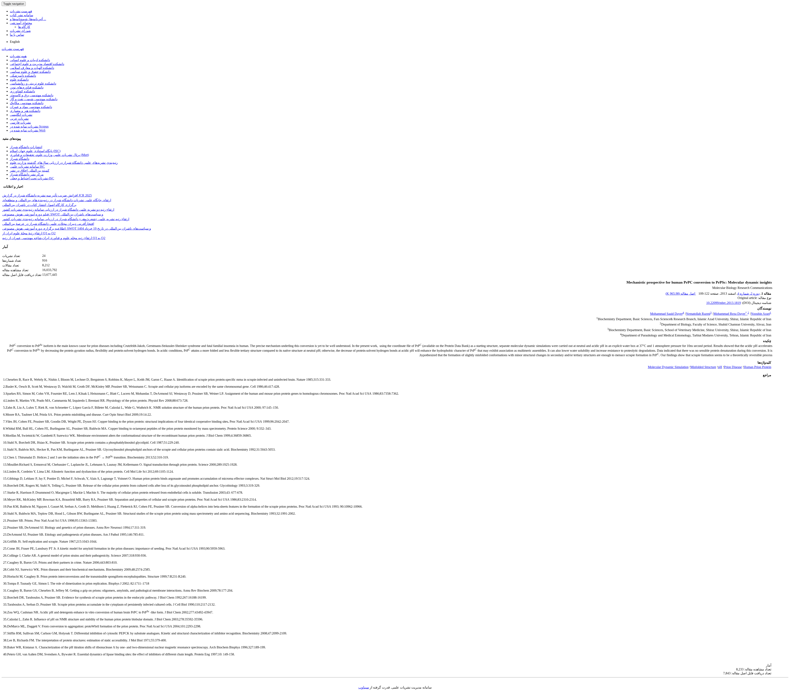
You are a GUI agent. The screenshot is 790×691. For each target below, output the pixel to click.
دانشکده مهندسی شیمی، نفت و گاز (33, 99)
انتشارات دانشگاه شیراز (26, 147)
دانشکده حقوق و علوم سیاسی (30, 71)
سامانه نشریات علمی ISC (27, 166)
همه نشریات (18, 56)
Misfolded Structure (703, 367)
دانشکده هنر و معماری (25, 111)
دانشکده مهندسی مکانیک (26, 103)
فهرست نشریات (21, 11)
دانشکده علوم (19, 79)
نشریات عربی (19, 118)
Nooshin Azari (760, 313)
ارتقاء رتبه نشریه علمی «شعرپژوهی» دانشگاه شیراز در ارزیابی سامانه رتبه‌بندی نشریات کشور (65, 219)
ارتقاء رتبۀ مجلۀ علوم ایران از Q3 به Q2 (29, 233)
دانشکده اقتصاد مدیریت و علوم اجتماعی (37, 64)
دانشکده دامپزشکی (23, 75)
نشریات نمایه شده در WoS (27, 130)
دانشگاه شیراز (19, 159)
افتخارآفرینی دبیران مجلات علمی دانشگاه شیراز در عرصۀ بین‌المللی (48, 224)
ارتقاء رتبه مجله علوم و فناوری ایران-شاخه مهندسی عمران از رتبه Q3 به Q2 (53, 238)
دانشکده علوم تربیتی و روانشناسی (33, 83)
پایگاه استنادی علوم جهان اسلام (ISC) (35, 151)
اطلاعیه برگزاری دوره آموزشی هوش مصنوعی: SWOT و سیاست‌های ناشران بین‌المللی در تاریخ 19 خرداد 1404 (76, 228)
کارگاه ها (24, 27)
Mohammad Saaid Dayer (666, 313)
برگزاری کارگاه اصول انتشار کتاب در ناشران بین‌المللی (39, 205)
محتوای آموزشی (21, 23)
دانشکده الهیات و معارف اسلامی (32, 68)
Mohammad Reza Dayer (730, 313)
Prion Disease (733, 367)
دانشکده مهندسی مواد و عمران (31, 107)
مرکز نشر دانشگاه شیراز (27, 174)
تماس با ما (17, 34)
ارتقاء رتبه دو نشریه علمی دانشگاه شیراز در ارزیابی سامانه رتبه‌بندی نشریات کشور (58, 209)
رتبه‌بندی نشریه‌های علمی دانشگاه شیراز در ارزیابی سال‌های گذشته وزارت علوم (64, 162)
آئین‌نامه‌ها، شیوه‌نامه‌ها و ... (28, 19)
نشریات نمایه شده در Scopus (29, 126)
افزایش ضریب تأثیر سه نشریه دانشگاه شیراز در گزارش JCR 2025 (47, 195)
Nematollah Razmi (698, 313)
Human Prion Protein (757, 367)
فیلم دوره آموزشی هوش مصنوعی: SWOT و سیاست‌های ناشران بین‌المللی (52, 214)
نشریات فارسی (20, 122)
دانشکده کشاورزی (22, 91)
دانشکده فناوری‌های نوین (26, 87)
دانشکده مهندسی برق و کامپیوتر (31, 95)
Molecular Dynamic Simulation (668, 367)
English (15, 41)
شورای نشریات (20, 31)
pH (720, 367)
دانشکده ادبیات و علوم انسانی (30, 60)
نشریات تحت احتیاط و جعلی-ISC (32, 178)
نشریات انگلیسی (21, 114)
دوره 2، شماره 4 (749, 293)
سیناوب (363, 687)
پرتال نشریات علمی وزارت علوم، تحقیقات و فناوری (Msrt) (49, 155)
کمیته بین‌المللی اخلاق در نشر (29, 170)
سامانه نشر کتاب (21, 15)
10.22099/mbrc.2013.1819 (723, 303)
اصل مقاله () (681, 293)
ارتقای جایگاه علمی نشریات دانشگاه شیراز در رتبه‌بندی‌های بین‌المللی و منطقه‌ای (56, 200)
